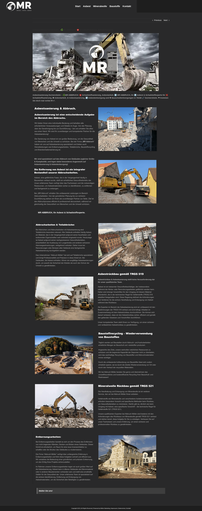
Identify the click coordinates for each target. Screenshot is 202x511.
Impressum (114, 508)
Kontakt (128, 508)
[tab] (61, 212)
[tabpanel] (101, 352)
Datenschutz (121, 508)
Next (165, 20)
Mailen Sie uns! (46, 491)
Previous (157, 20)
